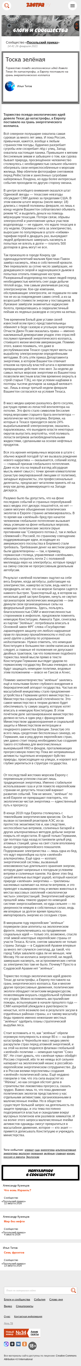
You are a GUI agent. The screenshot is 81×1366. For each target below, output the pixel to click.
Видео (8, 1306)
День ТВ (8, 1323)
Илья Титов (24, 86)
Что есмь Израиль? (17, 1190)
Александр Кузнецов (16, 1185)
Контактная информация (28, 1316)
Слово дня (56, 1299)
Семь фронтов (14, 1252)
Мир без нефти (14, 1221)
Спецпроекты (24, 1306)
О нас (7, 1316)
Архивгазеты (35, 1333)
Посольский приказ (42, 42)
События (39, 1299)
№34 (21, 1332)
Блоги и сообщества (17, 1299)
